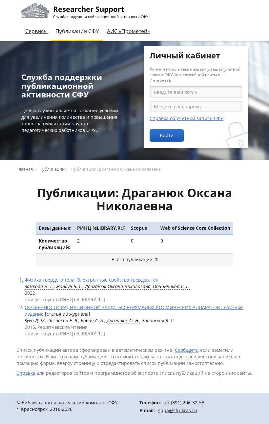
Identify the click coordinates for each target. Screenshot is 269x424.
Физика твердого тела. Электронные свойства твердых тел (91, 280)
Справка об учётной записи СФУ (186, 118)
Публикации (52, 169)
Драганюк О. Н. (123, 320)
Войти (167, 135)
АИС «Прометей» (128, 31)
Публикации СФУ (77, 31)
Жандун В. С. (69, 286)
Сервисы (36, 31)
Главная (24, 169)
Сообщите (186, 350)
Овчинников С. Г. (171, 286)
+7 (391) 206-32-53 (184, 402)
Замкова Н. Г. (39, 286)
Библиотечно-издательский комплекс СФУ (70, 402)
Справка (25, 373)
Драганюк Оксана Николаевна (118, 286)
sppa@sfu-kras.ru (177, 410)
